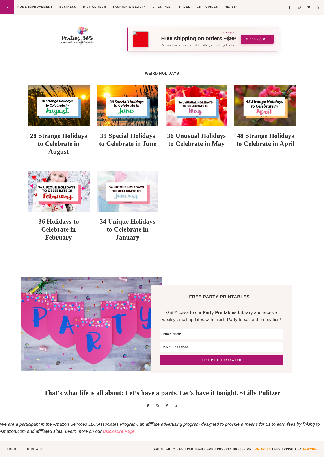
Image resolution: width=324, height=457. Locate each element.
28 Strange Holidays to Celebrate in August (58, 143)
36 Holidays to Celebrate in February (58, 229)
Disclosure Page (119, 431)
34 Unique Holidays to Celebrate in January (127, 229)
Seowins (310, 449)
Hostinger (262, 449)
